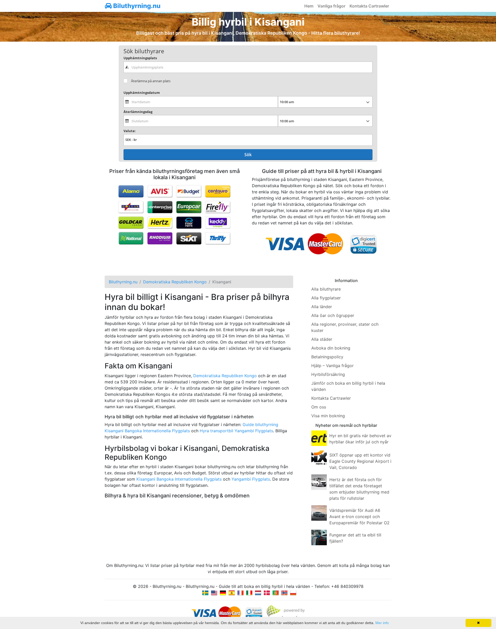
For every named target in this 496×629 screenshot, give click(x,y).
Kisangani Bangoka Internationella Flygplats (179, 479)
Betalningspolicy (327, 356)
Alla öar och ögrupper (332, 315)
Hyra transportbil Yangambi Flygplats (236, 430)
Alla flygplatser (326, 297)
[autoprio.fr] (240, 592)
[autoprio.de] (223, 592)
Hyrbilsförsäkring (328, 374)
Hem (308, 6)
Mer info (382, 623)
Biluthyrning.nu (136, 6)
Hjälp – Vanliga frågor (332, 365)
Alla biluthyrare (326, 289)
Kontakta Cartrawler (369, 6)
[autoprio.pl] (293, 592)
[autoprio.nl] (258, 592)
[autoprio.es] (232, 592)
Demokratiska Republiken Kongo (225, 375)
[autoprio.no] (284, 592)
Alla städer (321, 339)
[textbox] (248, 67)
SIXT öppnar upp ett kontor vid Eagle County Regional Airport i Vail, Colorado (360, 461)
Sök (248, 154)
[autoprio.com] (214, 592)
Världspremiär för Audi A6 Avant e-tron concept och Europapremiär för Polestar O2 (359, 516)
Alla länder (321, 306)
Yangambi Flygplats (250, 479)
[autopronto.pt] (276, 592)
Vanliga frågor (331, 6)
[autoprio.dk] (267, 592)
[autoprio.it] (249, 592)
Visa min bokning (328, 415)
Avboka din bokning (330, 348)
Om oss (318, 407)
